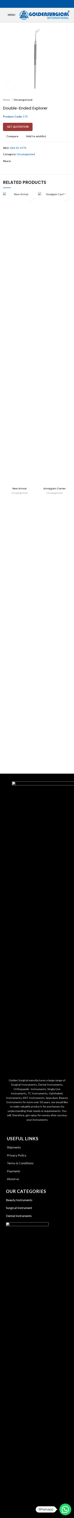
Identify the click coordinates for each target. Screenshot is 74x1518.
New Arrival (19, 488)
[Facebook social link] (30, 3)
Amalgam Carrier (54, 488)
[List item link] (37, 1178)
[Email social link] (39, 3)
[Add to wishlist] (30, 197)
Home (6, 99)
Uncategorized (23, 99)
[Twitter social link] (35, 3)
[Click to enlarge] (10, 86)
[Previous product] (61, 100)
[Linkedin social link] (44, 3)
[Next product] (69, 100)
